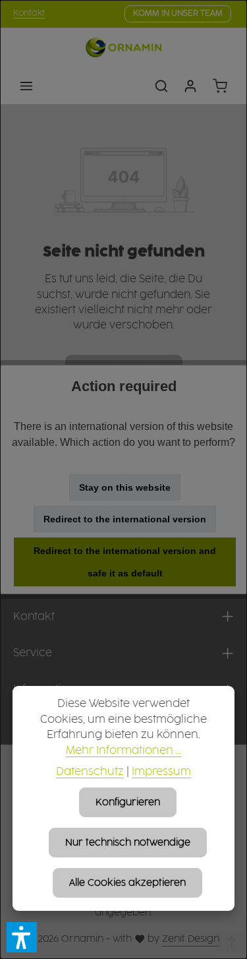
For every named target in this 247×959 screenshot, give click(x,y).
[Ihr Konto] (190, 86)
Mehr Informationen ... (124, 751)
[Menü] (26, 86)
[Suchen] (161, 86)
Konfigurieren (128, 802)
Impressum (161, 772)
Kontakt (29, 13)
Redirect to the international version (124, 519)
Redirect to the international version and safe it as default (125, 561)
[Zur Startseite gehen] (123, 47)
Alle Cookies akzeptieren (127, 883)
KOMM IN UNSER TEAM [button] (178, 13)
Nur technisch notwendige (127, 842)
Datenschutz (90, 772)
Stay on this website (125, 487)
